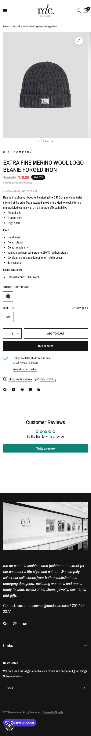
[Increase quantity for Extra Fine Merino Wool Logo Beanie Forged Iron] (18, 333)
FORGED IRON (8, 296)
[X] (14, 389)
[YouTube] (27, 623)
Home (5, 26)
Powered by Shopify (53, 712)
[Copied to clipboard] (39, 389)
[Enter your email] (83, 688)
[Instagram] (17, 623)
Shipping (7, 182)
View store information (25, 369)
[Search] (78, 10)
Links (8, 645)
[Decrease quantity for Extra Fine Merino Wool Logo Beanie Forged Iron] (6, 333)
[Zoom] (79, 41)
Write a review (45, 448)
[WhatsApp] (31, 389)
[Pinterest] (23, 389)
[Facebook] (5, 389)
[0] (85, 10)
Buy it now (45, 346)
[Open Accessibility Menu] (9, 726)
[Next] (52, 141)
